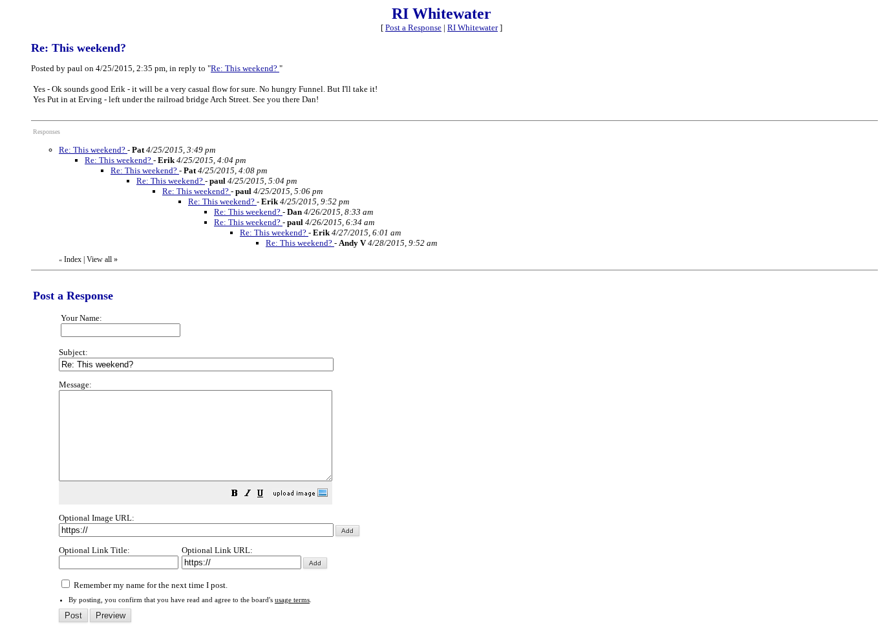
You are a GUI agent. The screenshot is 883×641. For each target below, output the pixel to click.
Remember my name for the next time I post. (150, 585)
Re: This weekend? (245, 68)
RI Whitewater (472, 27)
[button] (234, 495)
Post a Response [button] (413, 27)
